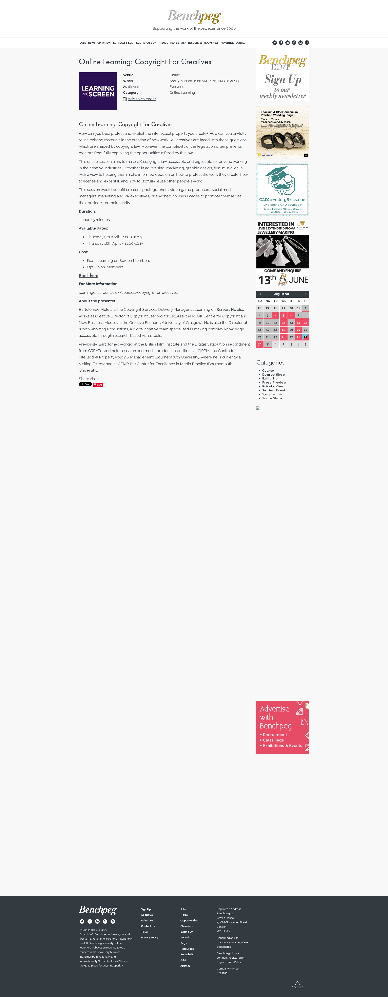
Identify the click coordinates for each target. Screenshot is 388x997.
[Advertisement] (282, 482)
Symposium (272, 394)
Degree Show (274, 374)
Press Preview (274, 382)
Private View (273, 386)
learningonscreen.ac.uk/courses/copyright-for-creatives (128, 292)
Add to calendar (142, 99)
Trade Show (272, 398)
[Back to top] (297, 986)
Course (268, 370)
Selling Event (274, 390)
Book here (88, 275)
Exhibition (271, 378)
